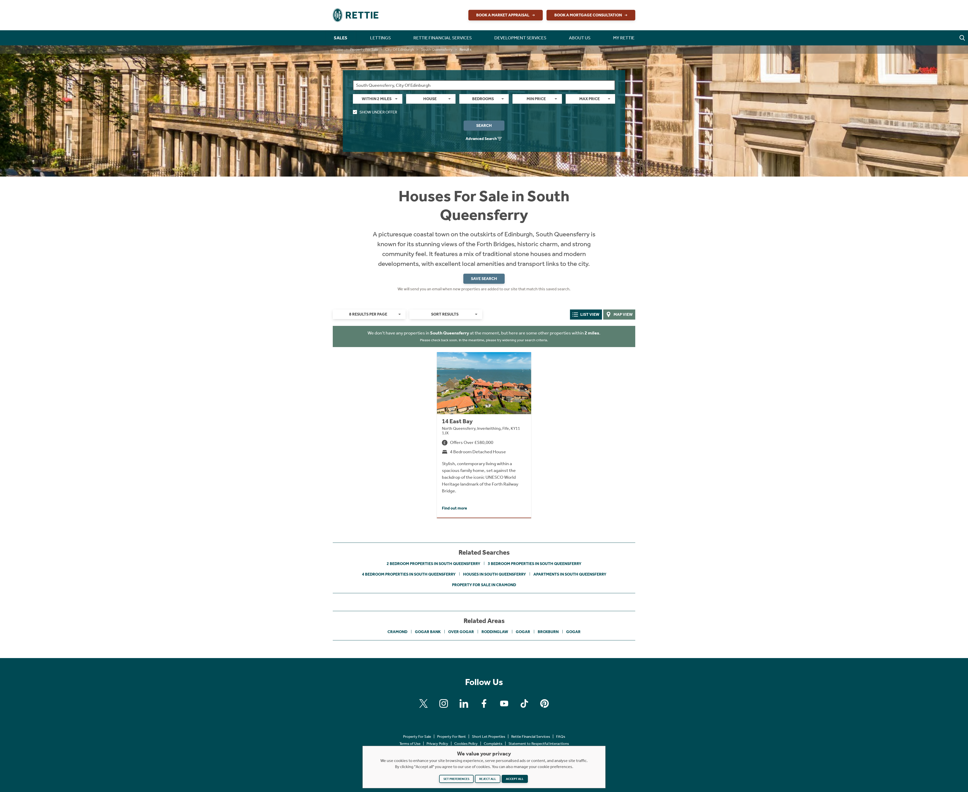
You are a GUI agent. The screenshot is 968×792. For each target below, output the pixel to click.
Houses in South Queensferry (494, 574)
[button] (962, 37)
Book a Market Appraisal (502, 15)
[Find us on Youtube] (504, 703)
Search (484, 125)
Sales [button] (340, 38)
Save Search (484, 278)
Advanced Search (481, 138)
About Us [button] (579, 38)
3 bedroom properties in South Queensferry (534, 563)
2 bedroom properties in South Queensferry (433, 563)
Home (338, 49)
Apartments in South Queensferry (569, 574)
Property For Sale (364, 49)
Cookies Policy (466, 743)
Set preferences (456, 779)
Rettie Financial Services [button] (442, 38)
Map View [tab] (623, 314)
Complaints (493, 743)
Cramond (397, 631)
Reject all (487, 779)
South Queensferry (436, 49)
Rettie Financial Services (530, 736)
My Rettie (623, 38)
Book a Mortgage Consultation (588, 15)
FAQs (560, 736)
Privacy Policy (437, 743)
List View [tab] (589, 314)
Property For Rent (451, 736)
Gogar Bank (428, 631)
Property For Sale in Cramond (484, 584)
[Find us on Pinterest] (544, 703)
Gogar (523, 631)
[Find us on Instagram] (443, 703)
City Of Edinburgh (399, 49)
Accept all (515, 779)
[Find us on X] (423, 703)
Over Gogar (461, 631)
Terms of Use (409, 743)
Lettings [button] (380, 38)
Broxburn (548, 631)
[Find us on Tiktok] (524, 703)
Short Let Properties (488, 736)
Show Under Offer (378, 112)
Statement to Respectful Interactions (538, 743)
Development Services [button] (520, 38)
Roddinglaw (494, 631)
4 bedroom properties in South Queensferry (409, 574)
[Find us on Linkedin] (464, 703)
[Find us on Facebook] (484, 703)
